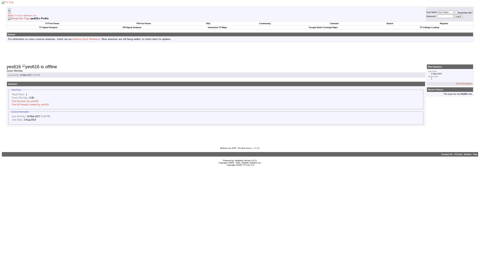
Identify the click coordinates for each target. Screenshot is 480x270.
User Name (431, 12)
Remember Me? (465, 13)
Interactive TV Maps (217, 27)
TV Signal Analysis (48, 27)
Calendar (334, 23)
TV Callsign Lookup (429, 27)
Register (444, 23)
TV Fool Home (52, 23)
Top (475, 154)
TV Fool (18, 15)
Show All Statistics (464, 83)
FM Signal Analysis (132, 27)
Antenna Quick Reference (86, 39)
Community (265, 23)
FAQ (208, 23)
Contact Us (446, 154)
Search (389, 23)
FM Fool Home (143, 23)
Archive (467, 154)
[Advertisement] (240, 53)
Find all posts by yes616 (25, 101)
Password (431, 16)
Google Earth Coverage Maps (323, 27)
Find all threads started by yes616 (30, 104)
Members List (30, 15)
